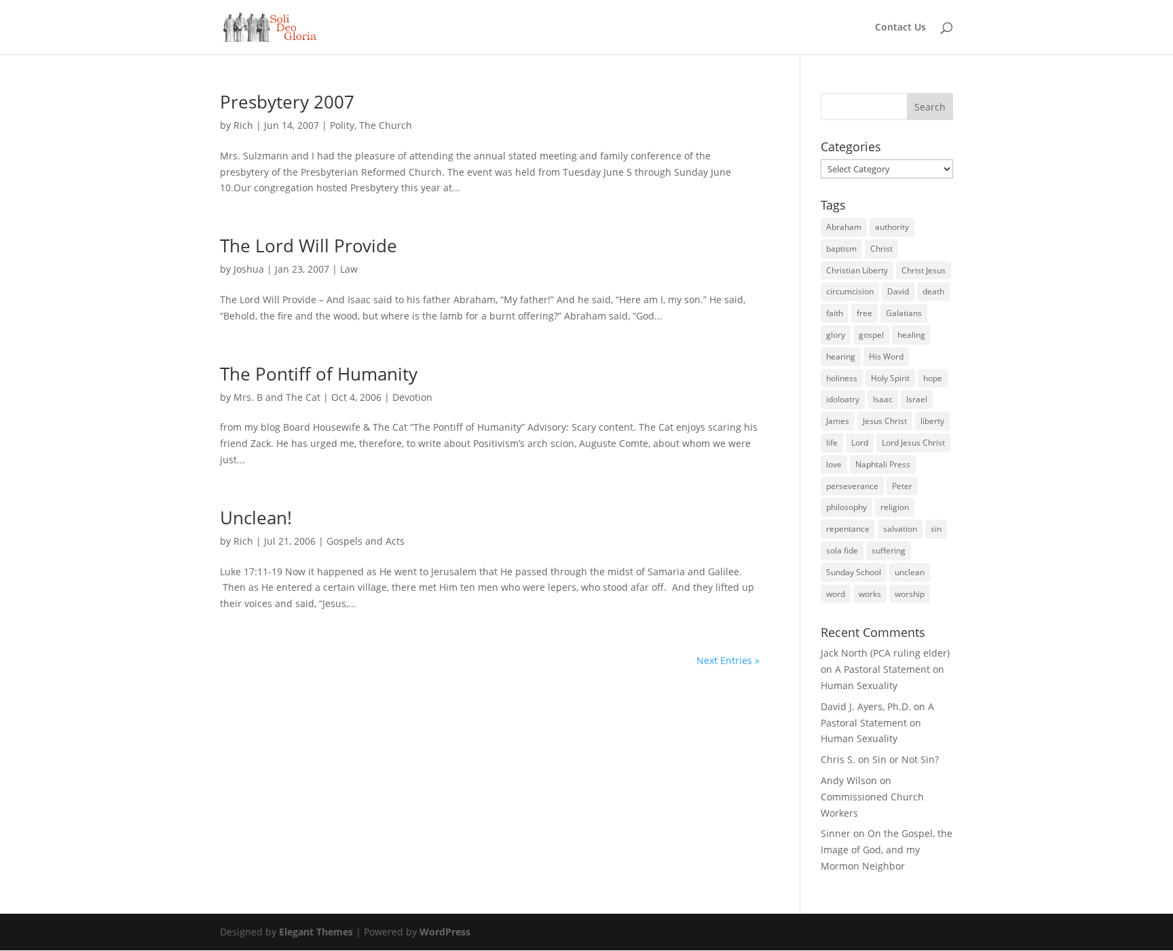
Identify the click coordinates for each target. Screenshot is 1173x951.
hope (932, 378)
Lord (859, 442)
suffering (889, 550)
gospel (871, 335)
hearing (840, 356)
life (832, 442)
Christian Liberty (857, 270)
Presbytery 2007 (287, 102)
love (834, 464)
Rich (243, 125)
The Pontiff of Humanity (318, 374)
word (835, 594)
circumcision (850, 291)
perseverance (852, 486)
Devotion (412, 397)
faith (834, 313)
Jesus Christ (885, 421)
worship (910, 594)
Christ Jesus (923, 270)
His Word (886, 356)
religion (894, 507)
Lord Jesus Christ (913, 442)
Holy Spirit (890, 378)
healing (911, 335)
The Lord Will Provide (308, 245)
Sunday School (853, 572)
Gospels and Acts (366, 541)
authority (892, 227)
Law (349, 269)
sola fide (842, 550)
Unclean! (256, 517)
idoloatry (842, 399)
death (933, 291)
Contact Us (900, 27)
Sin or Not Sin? (905, 759)
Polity (342, 125)
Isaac (883, 399)
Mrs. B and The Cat (277, 397)
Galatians (904, 313)
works (870, 594)
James (837, 421)
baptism (841, 248)
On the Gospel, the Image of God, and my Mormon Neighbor (886, 849)
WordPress (445, 931)
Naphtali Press (882, 464)
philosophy (846, 507)
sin (936, 529)
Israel (916, 399)
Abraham (843, 227)
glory (835, 335)
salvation (900, 529)
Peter (902, 486)
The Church (385, 125)
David (898, 291)
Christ (881, 248)
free (864, 313)
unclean (910, 572)
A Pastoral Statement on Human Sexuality (877, 722)
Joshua (249, 269)
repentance (848, 529)
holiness (841, 378)
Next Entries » (728, 660)
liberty (932, 421)
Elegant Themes (316, 931)
